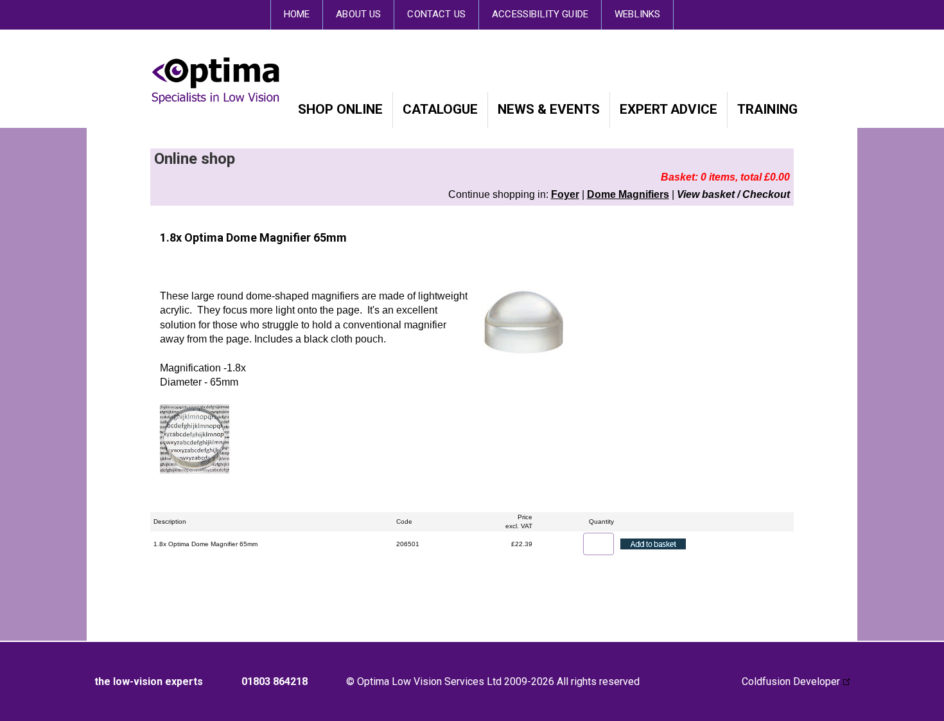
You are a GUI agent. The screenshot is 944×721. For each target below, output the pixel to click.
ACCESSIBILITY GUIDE (540, 14)
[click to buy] (653, 544)
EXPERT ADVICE (668, 109)
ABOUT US (358, 14)
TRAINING (767, 109)
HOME (297, 14)
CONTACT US (436, 14)
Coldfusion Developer (791, 681)
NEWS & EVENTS (549, 109)
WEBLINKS (637, 14)
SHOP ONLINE (340, 109)
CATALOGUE (440, 109)
